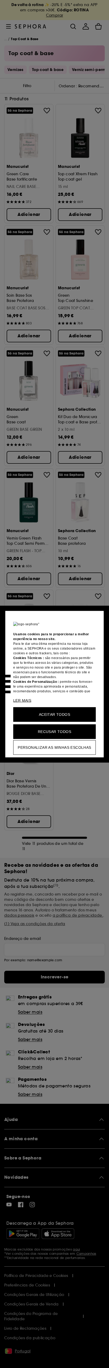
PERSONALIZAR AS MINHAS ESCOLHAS (54, 747)
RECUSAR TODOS (54, 731)
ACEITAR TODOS (54, 714)
